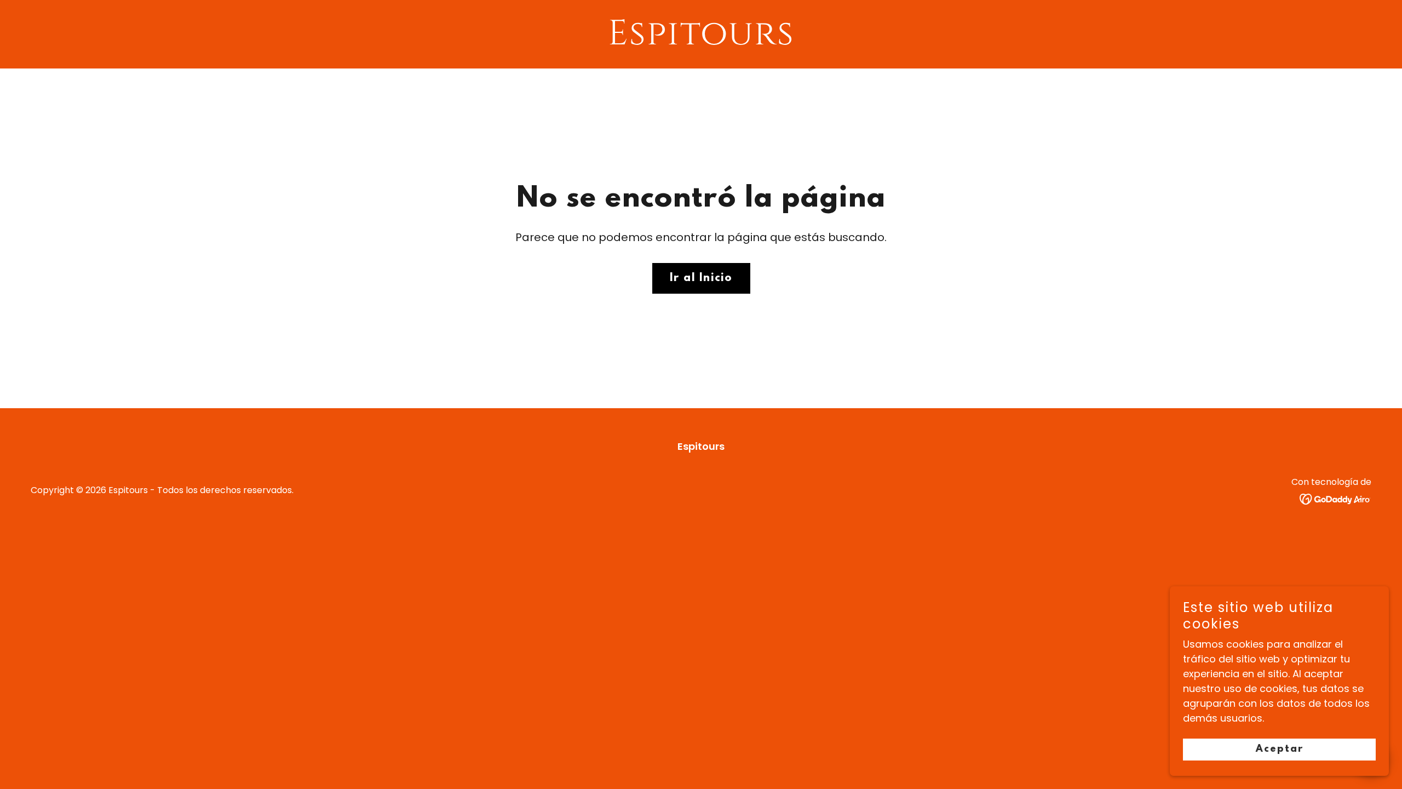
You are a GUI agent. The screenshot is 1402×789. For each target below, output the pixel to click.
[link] (701, 41)
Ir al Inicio (701, 278)
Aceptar (1279, 749)
